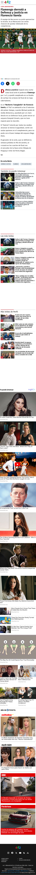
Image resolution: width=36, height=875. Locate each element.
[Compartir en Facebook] (2, 83)
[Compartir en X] (7, 83)
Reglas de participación (24, 860)
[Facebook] (12, 853)
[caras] (18, 775)
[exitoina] (18, 715)
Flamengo (16, 164)
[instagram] (8, 853)
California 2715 (11, 870)
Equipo (20, 858)
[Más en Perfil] (11, 710)
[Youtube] (20, 853)
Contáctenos (4, 860)
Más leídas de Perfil (9, 312)
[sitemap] (28, 853)
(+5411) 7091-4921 (5, 872)
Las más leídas (7, 236)
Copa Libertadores (26, 164)
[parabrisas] (18, 807)
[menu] (2, 2)
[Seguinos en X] (16, 853)
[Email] (18, 83)
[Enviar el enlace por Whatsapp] (13, 83)
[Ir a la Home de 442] (7, 3)
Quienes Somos (5, 858)
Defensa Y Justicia (6, 164)
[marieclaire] (18, 745)
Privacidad (3, 861)
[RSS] (24, 853)
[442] (18, 847)
